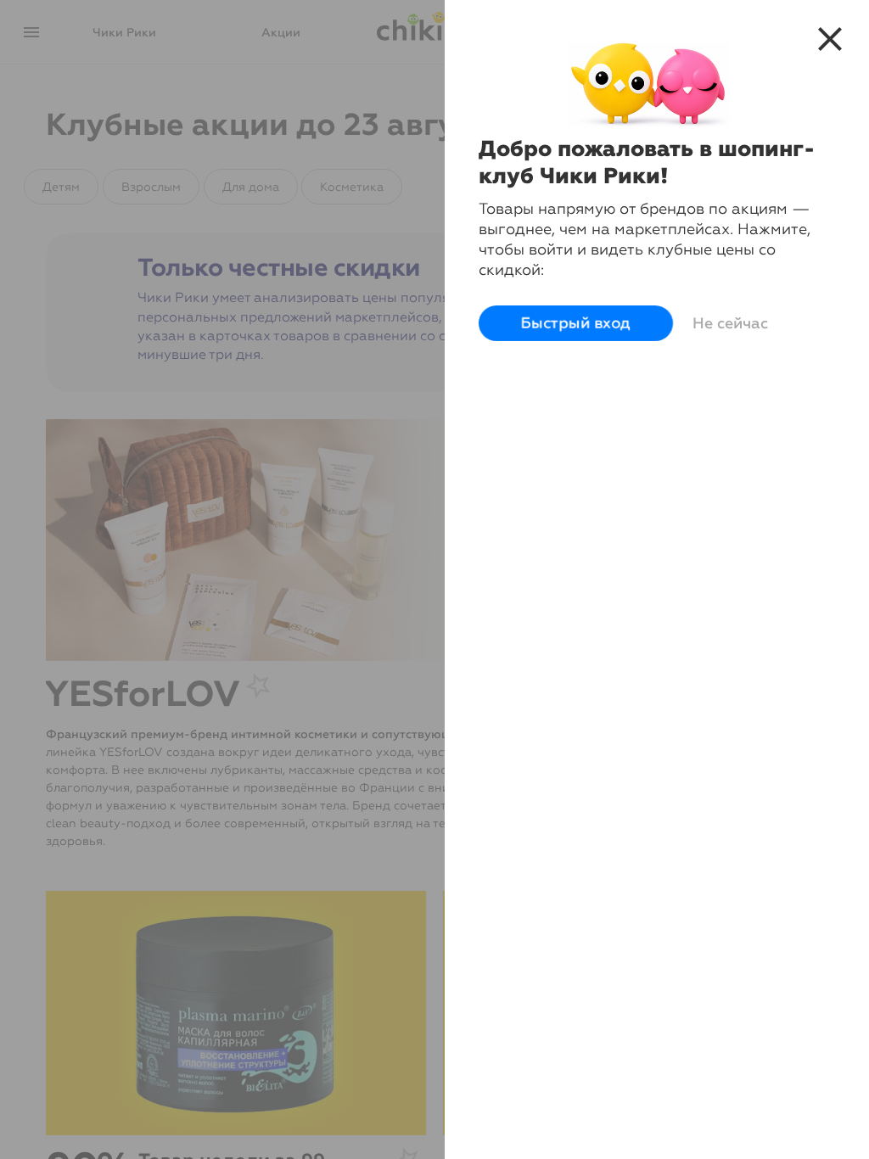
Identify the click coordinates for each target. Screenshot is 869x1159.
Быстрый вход (576, 323)
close (830, 39)
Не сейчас (730, 323)
